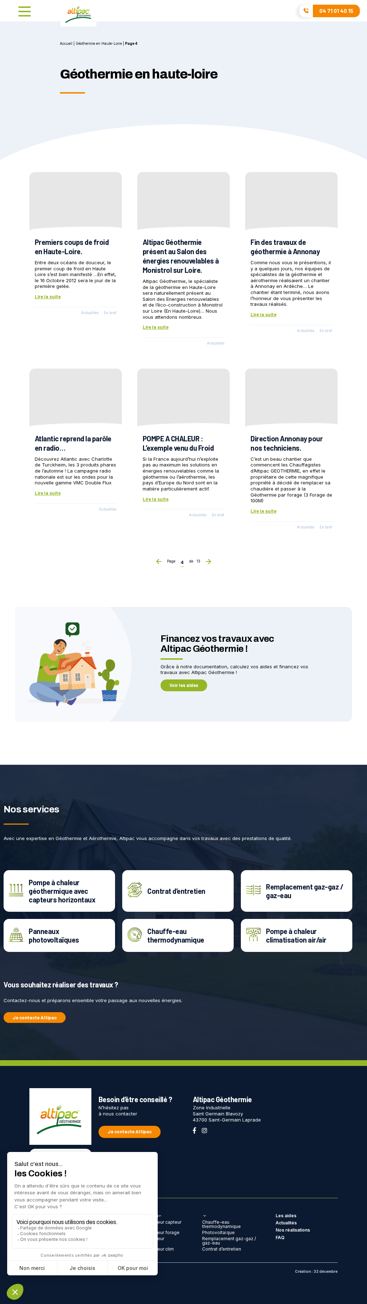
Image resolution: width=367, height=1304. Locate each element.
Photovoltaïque (218, 1232)
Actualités (90, 313)
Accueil (66, 43)
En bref (110, 313)
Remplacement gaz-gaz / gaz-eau (229, 1241)
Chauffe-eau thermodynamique (221, 1224)
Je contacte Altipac (35, 1017)
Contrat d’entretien (221, 1249)
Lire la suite (48, 296)
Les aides (286, 1215)
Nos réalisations (293, 1230)
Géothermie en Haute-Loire (99, 43)
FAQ (280, 1237)
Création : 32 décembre (316, 1271)
